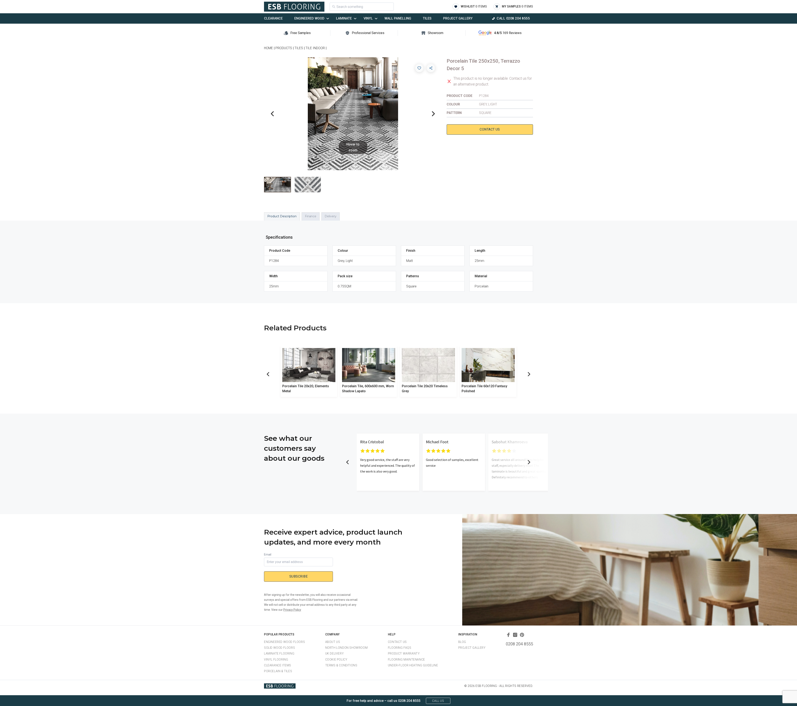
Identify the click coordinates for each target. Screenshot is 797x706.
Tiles (427, 18)
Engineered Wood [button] (309, 18)
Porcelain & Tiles (278, 671)
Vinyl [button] (368, 18)
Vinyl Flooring (276, 659)
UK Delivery (334, 653)
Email (267, 554)
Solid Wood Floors (279, 647)
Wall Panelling (397, 18)
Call (513, 18)
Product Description (282, 216)
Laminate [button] (344, 18)
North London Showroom (346, 647)
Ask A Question (770, 695)
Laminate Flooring (279, 653)
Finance (310, 216)
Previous (272, 114)
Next (433, 114)
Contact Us (490, 129)
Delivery (330, 216)
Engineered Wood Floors (284, 642)
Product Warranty (404, 653)
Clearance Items (277, 665)
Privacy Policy (292, 609)
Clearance (273, 18)
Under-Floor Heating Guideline (413, 665)
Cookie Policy (336, 659)
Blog (462, 642)
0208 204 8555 (519, 643)
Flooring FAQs (399, 647)
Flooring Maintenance (406, 659)
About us (332, 642)
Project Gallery (458, 18)
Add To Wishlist (419, 68)
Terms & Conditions (341, 665)
